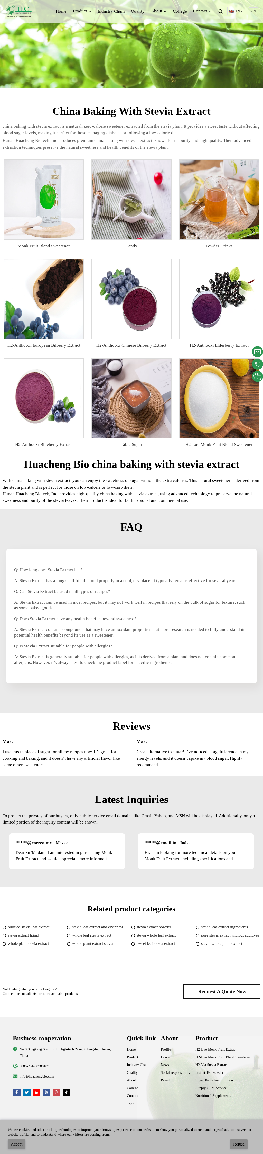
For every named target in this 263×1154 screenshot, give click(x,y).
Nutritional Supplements (213, 1096)
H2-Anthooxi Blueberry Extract (44, 444)
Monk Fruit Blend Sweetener (44, 246)
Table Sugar (131, 444)
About (131, 1080)
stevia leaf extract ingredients (224, 927)
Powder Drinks (219, 246)
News (165, 1065)
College (180, 11)
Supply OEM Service (211, 1088)
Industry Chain (111, 11)
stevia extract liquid (23, 935)
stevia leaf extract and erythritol (97, 927)
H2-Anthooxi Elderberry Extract (219, 345)
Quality (138, 11)
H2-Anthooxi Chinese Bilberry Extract (131, 345)
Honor (165, 1057)
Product (132, 1057)
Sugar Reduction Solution (214, 1080)
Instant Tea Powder (209, 1072)
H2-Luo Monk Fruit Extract (215, 1049)
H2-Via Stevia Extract (211, 1065)
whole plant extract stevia (92, 943)
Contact (132, 1096)
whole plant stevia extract (28, 943)
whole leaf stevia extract (91, 935)
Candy (131, 246)
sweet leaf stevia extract (156, 943)
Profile (166, 1049)
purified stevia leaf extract (28, 927)
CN (253, 11)
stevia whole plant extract (221, 943)
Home (61, 11)
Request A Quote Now (222, 991)
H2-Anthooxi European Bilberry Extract (43, 345)
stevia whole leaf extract (156, 935)
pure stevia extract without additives (230, 935)
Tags (130, 1103)
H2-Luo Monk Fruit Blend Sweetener (219, 444)
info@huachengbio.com (37, 1076)
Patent (165, 1080)
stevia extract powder (154, 927)
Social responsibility (175, 1072)
